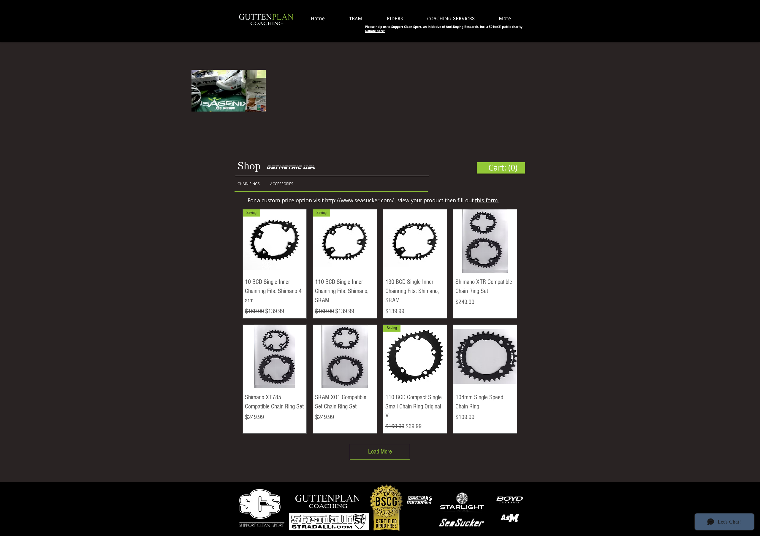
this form (487, 200)
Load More (380, 451)
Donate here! (375, 31)
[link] (500, 167)
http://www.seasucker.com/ (359, 200)
